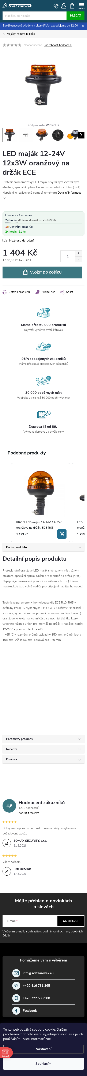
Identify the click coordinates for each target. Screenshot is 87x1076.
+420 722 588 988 (36, 998)
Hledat (75, 16)
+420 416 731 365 (36, 986)
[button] (7, 502)
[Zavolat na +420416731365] (56, 6)
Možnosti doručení (21, 241)
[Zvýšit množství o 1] (78, 253)
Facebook (30, 1011)
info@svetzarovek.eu (38, 973)
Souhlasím (43, 1063)
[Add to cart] (62, 534)
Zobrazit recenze (29, 813)
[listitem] (40, 502)
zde (48, 1039)
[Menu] (81, 5)
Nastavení (43, 1049)
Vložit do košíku (46, 272)
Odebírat (70, 921)
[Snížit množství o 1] (78, 259)
